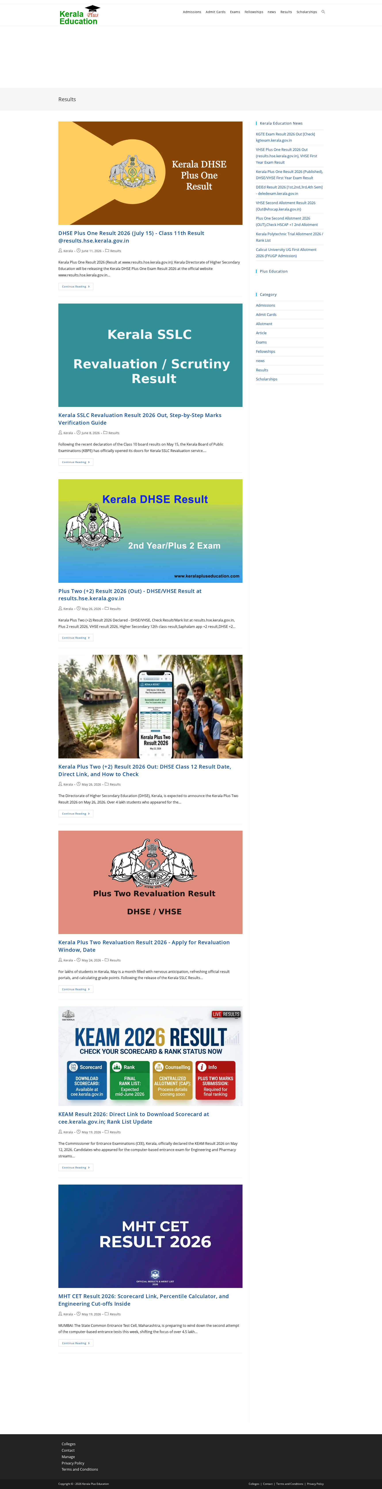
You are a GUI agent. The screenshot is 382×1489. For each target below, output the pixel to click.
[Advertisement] (191, 57)
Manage (68, 1456)
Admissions (265, 305)
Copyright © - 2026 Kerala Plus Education (83, 1484)
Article (261, 332)
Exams (261, 342)
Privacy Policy (73, 1463)
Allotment (264, 323)
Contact (68, 1450)
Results (115, 251)
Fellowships (265, 351)
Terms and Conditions (80, 1469)
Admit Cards (266, 314)
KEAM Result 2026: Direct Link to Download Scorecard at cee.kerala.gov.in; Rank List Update (133, 1117)
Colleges (69, 1444)
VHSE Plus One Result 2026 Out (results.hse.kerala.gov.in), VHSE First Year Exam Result (286, 156)
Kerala (68, 251)
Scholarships (266, 379)
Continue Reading (78, 287)
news (260, 360)
